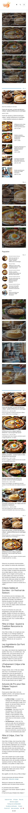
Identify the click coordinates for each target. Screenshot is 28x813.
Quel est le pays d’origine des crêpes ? (13, 793)
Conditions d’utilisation (11, 806)
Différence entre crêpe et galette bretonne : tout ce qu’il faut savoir (13, 36)
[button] (20, 5)
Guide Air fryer (8, 799)
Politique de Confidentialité (14, 804)
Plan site (21, 799)
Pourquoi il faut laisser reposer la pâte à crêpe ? (13, 790)
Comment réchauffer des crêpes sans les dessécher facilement (12, 79)
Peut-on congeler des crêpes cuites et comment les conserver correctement (14, 376)
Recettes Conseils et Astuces (10, 15)
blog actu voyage (13, 779)
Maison (14, 349)
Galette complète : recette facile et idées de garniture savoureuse (13, 50)
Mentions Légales (14, 801)
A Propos (15, 799)
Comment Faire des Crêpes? (11, 787)
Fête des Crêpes (7, 33)
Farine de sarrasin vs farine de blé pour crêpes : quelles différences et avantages (13, 20)
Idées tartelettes (15, 808)
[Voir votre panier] (16, 5)
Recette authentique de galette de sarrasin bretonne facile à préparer (13, 65)
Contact (20, 806)
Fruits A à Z (7, 808)
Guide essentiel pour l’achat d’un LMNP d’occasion (19, 171)
